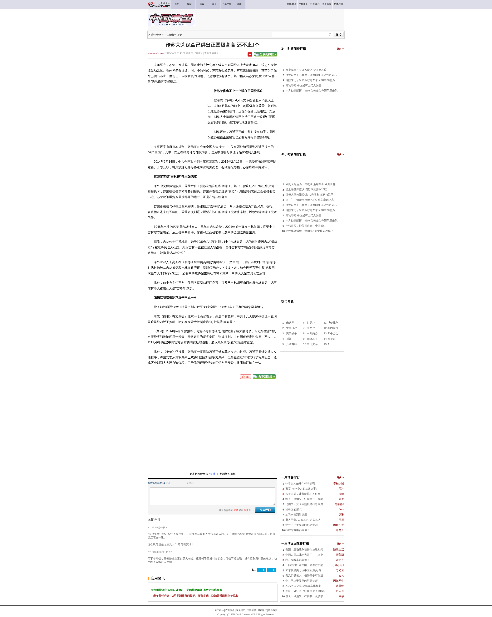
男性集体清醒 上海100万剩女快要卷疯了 (309, 231)
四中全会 (332, 333)
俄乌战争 (312, 338)
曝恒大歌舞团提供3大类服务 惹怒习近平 (309, 194)
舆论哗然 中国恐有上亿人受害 (303, 85)
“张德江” (213, 473)
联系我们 (240, 610)
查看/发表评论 (211, 53)
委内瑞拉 (332, 328)
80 (247, 377)
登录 (336, 4)
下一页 (271, 570)
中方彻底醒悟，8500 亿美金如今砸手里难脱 (311, 90)
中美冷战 (291, 328)
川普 (289, 338)
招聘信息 (251, 610)
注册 (341, 4)
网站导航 (262, 610)
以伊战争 (332, 322)
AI (328, 344)
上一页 (261, 570)
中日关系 (312, 344)
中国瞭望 (169, 34)
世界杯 (311, 322)
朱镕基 (290, 322)
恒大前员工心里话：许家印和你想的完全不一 (312, 75)
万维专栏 (291, 344)
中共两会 (312, 333)
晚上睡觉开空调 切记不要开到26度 (306, 69)
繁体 (294, 4)
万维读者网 (154, 34)
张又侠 (311, 328)
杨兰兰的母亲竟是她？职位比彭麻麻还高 (310, 199)
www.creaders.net (156, 53)
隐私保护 (273, 610)
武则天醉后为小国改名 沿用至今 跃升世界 (311, 184)
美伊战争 (291, 333)
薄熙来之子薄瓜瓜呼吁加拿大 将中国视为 (310, 80)
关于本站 (219, 610)
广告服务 (229, 610)
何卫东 (331, 338)
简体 (289, 4)
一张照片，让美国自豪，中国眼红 (306, 225)
